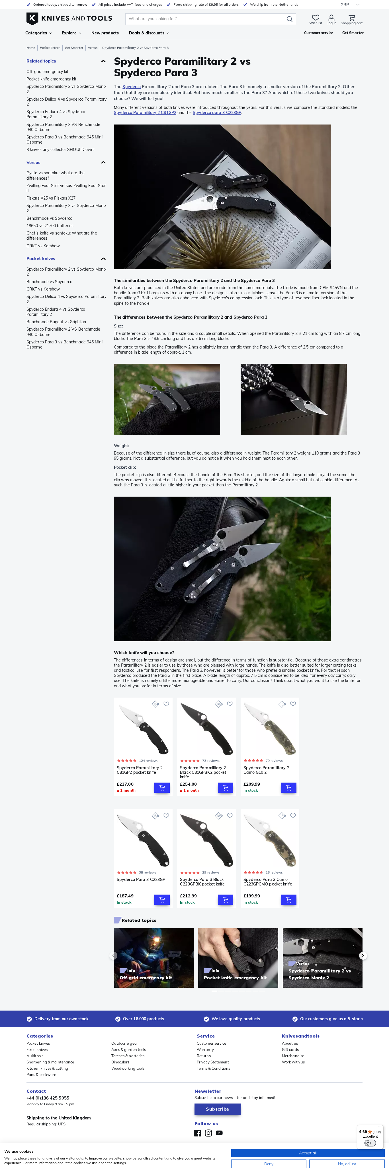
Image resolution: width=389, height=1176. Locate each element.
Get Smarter (74, 48)
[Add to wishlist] (166, 704)
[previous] (123, 956)
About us (290, 1043)
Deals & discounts (146, 33)
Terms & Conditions (213, 1068)
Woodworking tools (128, 1068)
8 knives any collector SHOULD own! (60, 149)
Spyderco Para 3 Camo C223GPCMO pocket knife (267, 882)
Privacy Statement (213, 1062)
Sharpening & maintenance (50, 1062)
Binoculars (120, 1062)
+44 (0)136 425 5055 (47, 1098)
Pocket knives (50, 48)
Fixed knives (37, 1049)
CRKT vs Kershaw (43, 245)
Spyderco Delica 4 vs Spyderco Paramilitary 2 (66, 102)
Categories (36, 33)
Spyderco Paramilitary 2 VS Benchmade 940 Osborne (63, 127)
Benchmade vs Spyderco (49, 218)
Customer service (211, 1043)
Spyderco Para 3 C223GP (141, 879)
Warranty (205, 1049)
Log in (331, 23)
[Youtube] (219, 1133)
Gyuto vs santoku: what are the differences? (55, 175)
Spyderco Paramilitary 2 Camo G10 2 (266, 770)
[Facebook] (197, 1133)
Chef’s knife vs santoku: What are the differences (61, 236)
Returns (204, 1055)
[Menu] (379, 1128)
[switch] (370, 1143)
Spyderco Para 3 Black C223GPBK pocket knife (202, 882)
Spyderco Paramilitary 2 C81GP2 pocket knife (140, 770)
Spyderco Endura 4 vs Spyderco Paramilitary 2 (55, 114)
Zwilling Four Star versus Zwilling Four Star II (66, 188)
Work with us (293, 1062)
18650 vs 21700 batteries (49, 225)
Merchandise (293, 1055)
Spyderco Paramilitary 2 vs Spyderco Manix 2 (66, 89)
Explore (69, 33)
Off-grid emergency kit (47, 71)
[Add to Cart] (162, 788)
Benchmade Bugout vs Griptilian (56, 321)
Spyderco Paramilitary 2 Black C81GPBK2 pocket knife (203, 772)
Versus (93, 48)
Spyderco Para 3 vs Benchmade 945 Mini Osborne (64, 139)
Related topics (41, 61)
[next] (353, 956)
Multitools (34, 1055)
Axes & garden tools (128, 1049)
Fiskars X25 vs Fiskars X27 (51, 198)
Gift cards (290, 1049)
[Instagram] (208, 1133)
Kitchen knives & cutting (47, 1068)
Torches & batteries (128, 1055)
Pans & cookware (41, 1074)
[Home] (69, 17)
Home (30, 48)
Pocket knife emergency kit (51, 79)
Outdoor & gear (124, 1043)
